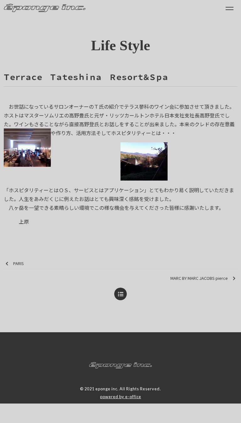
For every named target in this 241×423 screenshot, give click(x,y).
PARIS (18, 263)
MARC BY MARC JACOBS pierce (199, 278)
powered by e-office (120, 396)
